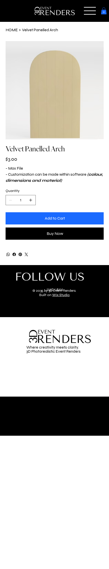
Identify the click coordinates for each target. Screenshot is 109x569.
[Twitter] (26, 254)
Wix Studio (61, 295)
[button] (90, 11)
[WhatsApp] (8, 254)
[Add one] (31, 200)
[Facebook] (14, 254)
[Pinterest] (20, 254)
